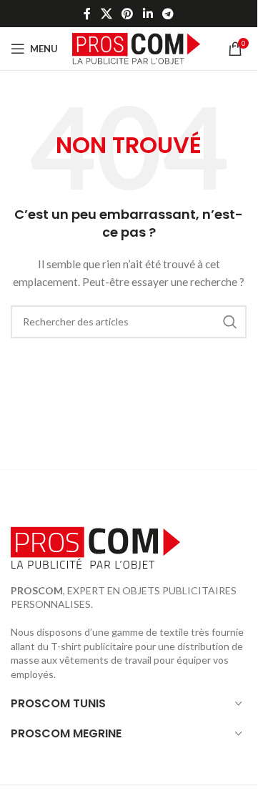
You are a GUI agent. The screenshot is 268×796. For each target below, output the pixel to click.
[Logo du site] (136, 47)
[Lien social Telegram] (167, 13)
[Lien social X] (106, 13)
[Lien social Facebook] (87, 13)
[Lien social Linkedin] (147, 13)
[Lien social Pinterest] (127, 13)
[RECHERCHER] (230, 321)
